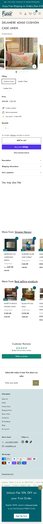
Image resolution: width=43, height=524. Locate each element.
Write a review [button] (21, 356)
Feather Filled (22, 81)
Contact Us (5, 418)
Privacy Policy (6, 406)
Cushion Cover (9, 81)
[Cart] (30, 13)
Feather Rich (8, 88)
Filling (4, 76)
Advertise (19, 2)
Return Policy (6, 414)
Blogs (3, 425)
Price (4, 96)
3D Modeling (6, 421)
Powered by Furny (8, 474)
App (5, 2)
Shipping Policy (7, 410)
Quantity (5, 123)
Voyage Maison (7, 34)
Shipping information (10, 166)
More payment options (21, 152)
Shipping (13, 135)
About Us (5, 399)
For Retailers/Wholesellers (32, 2)
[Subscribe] (36, 383)
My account (5, 429)
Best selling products (26, 281)
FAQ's (4, 403)
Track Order (11, 2)
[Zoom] (34, 66)
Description (6, 160)
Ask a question (8, 172)
